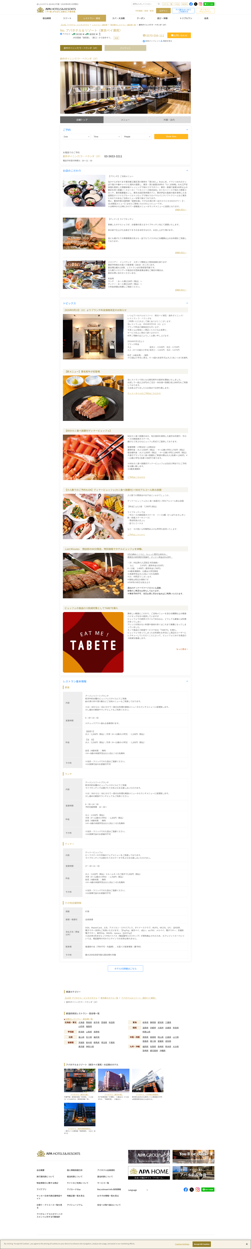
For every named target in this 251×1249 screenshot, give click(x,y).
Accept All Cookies (201, 1244)
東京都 (81, 1046)
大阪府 (161, 1027)
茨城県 (81, 1042)
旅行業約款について (45, 1176)
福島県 (89, 1026)
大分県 (176, 1046)
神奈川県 (90, 1046)
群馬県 (96, 1042)
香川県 (153, 1041)
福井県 (96, 1037)
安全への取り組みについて (109, 1204)
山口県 (176, 1037)
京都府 (153, 1027)
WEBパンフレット (152, 41)
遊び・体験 (162, 18)
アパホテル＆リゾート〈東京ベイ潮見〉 (139, 998)
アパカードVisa (73, 1189)
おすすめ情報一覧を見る (108, 1195)
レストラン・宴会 (91, 18)
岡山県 (161, 1037)
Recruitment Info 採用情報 (109, 1189)
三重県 (168, 1022)
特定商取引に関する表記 (47, 1183)
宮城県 (104, 1022)
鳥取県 (145, 1037)
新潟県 (81, 1031)
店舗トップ (81, 119)
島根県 (153, 1037)
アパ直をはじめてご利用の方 (183, 10)
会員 (206, 18)
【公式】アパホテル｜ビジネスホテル (74, 24)
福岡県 (145, 1046)
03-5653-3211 (113, 156)
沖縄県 (163, 1050)
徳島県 (145, 1041)
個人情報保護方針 (75, 1170)
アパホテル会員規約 (106, 1170)
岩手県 (96, 1022)
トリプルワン (186, 18)
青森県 (89, 1022)
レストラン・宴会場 (99, 24)
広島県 (168, 1037)
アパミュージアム (75, 1204)
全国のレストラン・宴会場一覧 (79, 1019)
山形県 (81, 1026)
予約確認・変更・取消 (144, 10)
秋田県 (112, 1022)
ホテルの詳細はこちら (125, 968)
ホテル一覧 (167, 4)
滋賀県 (145, 1027)
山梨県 (89, 1031)
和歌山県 (146, 1031)
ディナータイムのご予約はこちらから (144, 393)
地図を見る (167, 41)
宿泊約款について (75, 1176)
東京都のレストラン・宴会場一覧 (123, 24)
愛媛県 (161, 1041)
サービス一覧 (103, 1183)
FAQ (177, 4)
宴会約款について (105, 1176)
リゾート (67, 18)
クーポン (141, 18)
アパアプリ (41, 1189)
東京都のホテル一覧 (109, 998)
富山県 (81, 1037)
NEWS (184, 4)
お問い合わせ (180, 35)
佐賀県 (153, 1046)
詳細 (116, 38)
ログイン (163, 10)
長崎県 (161, 1046)
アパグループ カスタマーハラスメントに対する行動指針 (49, 1215)
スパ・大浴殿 (118, 18)
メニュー (125, 119)
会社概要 (40, 1170)
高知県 (168, 1041)
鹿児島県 (154, 1050)
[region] (125, 1244)
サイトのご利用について (78, 1183)
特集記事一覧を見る (76, 1195)
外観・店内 (169, 119)
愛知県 (161, 1022)
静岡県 (153, 1022)
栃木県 (89, 1042)
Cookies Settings (182, 1244)
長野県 (96, 1031)
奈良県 (176, 1027)
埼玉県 (104, 1042)
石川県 (89, 1037)
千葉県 (112, 1042)
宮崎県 (145, 1050)
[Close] (247, 1244)
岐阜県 (145, 1022)
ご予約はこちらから (136, 477)
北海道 (81, 1022)
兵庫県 (168, 1027)
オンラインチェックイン (205, 10)
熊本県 (168, 1046)
